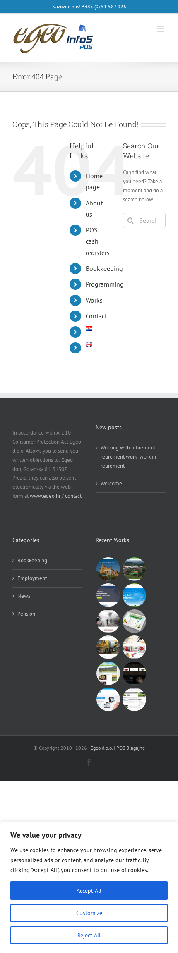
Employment (32, 578)
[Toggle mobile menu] (161, 28)
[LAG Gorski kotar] (134, 621)
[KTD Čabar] (134, 569)
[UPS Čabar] (134, 699)
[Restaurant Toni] (108, 569)
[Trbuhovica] (108, 673)
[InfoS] (108, 699)
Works (94, 300)
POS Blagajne (130, 748)
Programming (105, 284)
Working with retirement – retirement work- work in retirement (130, 456)
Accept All (89, 890)
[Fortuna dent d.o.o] (108, 595)
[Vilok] (134, 673)
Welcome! (112, 483)
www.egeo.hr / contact (56, 495)
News (23, 596)
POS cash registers (98, 241)
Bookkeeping (104, 268)
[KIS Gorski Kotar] (134, 595)
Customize (89, 913)
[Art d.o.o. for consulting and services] (134, 647)
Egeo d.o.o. (102, 748)
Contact (96, 316)
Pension (26, 613)
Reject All (89, 935)
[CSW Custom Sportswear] (108, 621)
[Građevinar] (108, 647)
